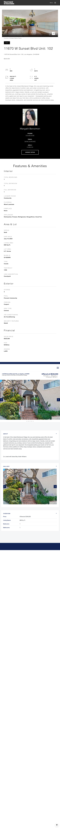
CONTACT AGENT (30, 152)
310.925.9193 (30, 135)
